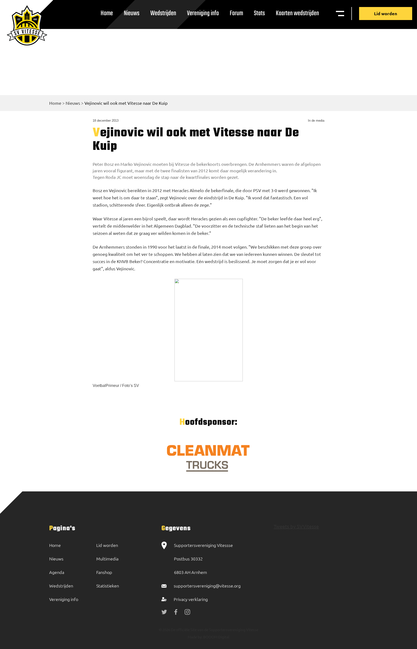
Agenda (56, 572)
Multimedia (107, 558)
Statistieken (107, 585)
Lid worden (385, 13)
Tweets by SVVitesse (296, 526)
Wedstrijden (163, 13)
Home (107, 13)
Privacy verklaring (191, 599)
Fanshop (104, 572)
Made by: (195, 637)
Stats (259, 13)
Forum (236, 13)
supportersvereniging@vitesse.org (207, 585)
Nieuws (131, 13)
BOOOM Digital (215, 637)
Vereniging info (203, 13)
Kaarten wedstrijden (297, 13)
